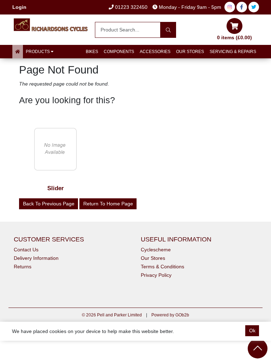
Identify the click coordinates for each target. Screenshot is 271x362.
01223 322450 (130, 7)
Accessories (155, 51)
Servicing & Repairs (233, 51)
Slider (55, 188)
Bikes (92, 51)
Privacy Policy (156, 275)
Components (119, 51)
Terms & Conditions (162, 266)
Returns (22, 266)
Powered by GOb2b (170, 315)
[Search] (168, 30)
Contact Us (26, 249)
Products (38, 51)
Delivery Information (36, 258)
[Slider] (55, 149)
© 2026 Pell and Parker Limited (112, 315)
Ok (252, 330)
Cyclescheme (156, 249)
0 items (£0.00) (234, 37)
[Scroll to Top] (257, 348)
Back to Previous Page (48, 203)
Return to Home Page (108, 203)
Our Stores (190, 51)
